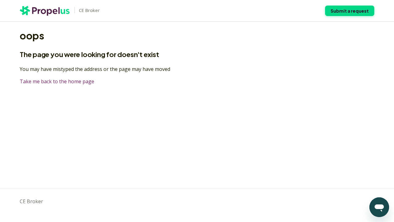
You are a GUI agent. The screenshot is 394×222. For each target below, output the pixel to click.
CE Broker (31, 201)
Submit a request (350, 11)
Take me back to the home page (57, 81)
